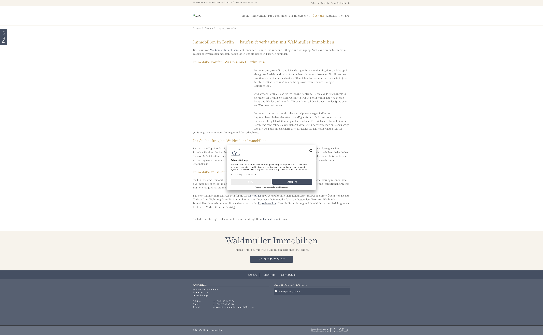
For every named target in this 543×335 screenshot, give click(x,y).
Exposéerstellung (267, 203)
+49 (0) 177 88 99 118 (223, 304)
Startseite (197, 28)
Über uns (318, 15)
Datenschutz (288, 274)
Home (245, 15)
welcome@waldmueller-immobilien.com (213, 2)
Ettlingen (315, 3)
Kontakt (344, 15)
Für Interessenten (299, 15)
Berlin (347, 3)
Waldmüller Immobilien (224, 50)
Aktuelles (331, 15)
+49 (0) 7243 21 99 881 (246, 2)
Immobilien (258, 15)
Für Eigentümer (277, 15)
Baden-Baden (337, 3)
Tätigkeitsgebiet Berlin (226, 28)
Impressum (269, 274)
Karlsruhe (324, 3)
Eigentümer (254, 195)
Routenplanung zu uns (289, 291)
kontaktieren (270, 219)
